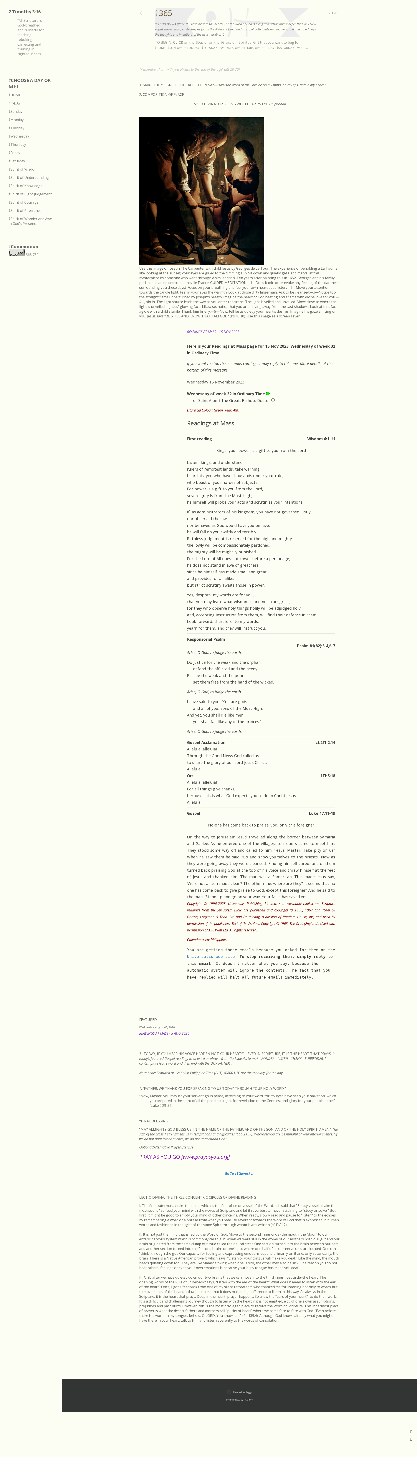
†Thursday (251, 48)
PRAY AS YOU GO (184, 1156)
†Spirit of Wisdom (23, 169)
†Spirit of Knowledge (25, 185)
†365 (163, 13)
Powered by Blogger (243, 1392)
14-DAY (15, 103)
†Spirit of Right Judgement (30, 194)
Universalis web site (211, 956)
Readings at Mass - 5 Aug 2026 (164, 1033)
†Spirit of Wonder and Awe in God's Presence (30, 221)
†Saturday (285, 48)
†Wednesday (229, 48)
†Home (160, 48)
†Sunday (175, 48)
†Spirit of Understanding (29, 177)
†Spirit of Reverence (25, 210)
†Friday (268, 48)
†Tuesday (209, 48)
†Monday (191, 48)
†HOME (15, 95)
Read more (334, 1039)
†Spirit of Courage (23, 202)
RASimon (248, 1399)
